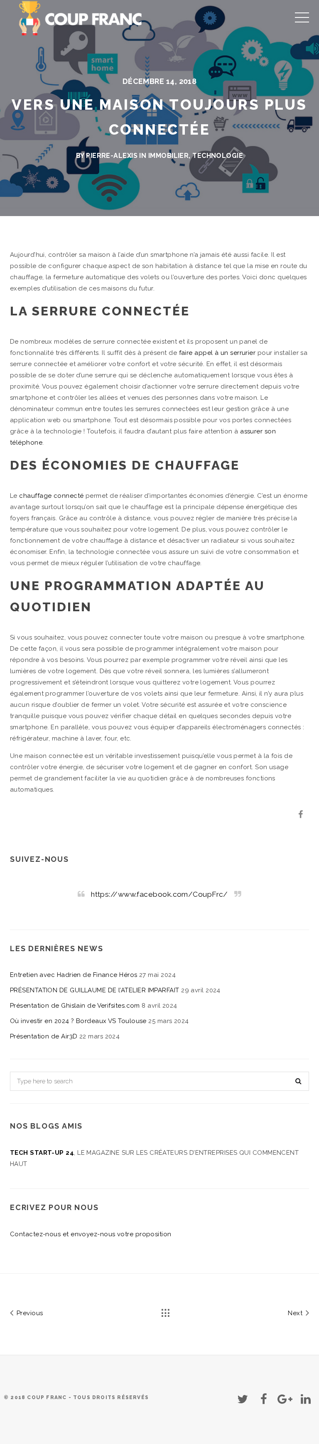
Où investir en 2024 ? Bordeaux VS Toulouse (78, 1021)
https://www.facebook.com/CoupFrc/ (159, 894)
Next (296, 1313)
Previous (29, 1313)
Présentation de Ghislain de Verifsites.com (75, 1005)
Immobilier (168, 156)
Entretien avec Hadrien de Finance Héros (73, 975)
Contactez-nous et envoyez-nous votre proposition (91, 1234)
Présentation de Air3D (43, 1036)
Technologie (217, 156)
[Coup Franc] (81, 17)
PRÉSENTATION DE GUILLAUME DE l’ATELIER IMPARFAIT (94, 990)
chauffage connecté (51, 495)
